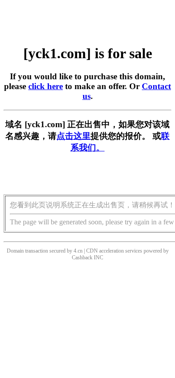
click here (45, 86)
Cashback (82, 257)
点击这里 (74, 136)
